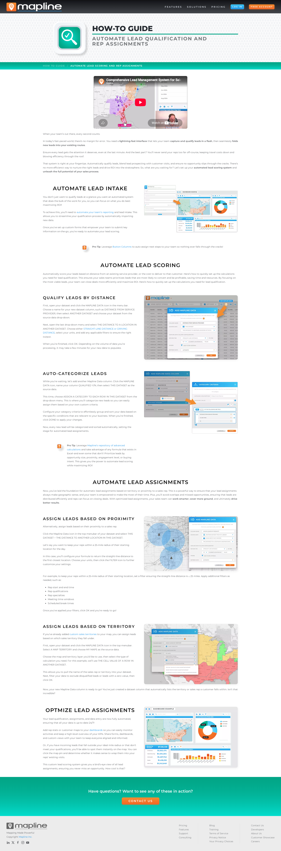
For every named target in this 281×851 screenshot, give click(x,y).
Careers (255, 841)
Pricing (218, 6)
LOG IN (237, 7)
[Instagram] (22, 842)
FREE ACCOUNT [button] (262, 7)
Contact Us (140, 801)
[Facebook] (18, 842)
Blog (212, 825)
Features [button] (173, 6)
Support (183, 833)
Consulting (185, 837)
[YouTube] (27, 842)
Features (184, 829)
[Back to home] (34, 6)
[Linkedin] (8, 842)
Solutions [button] (197, 6)
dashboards (96, 730)
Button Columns (122, 246)
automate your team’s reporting (95, 212)
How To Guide (54, 65)
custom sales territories (83, 634)
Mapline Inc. (25, 836)
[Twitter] (13, 842)
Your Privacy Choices (221, 841)
